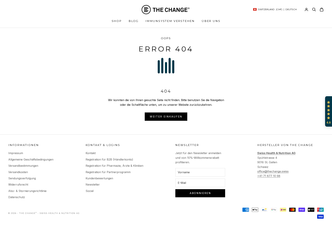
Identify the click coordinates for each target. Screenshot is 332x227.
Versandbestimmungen (23, 165)
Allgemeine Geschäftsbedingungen (30, 159)
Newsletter (93, 184)
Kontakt (91, 153)
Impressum (15, 153)
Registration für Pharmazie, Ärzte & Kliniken (114, 165)
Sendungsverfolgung (22, 178)
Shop (117, 21)
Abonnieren (200, 193)
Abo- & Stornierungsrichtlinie (27, 191)
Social (90, 191)
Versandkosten (18, 172)
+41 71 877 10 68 (268, 176)
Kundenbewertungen (99, 178)
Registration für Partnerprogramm (108, 172)
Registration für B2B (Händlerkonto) (109, 159)
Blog (134, 21)
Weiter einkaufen (166, 116)
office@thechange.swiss (273, 171)
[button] (328, 111)
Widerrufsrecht (18, 184)
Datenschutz (16, 197)
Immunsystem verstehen (170, 21)
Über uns (211, 21)
